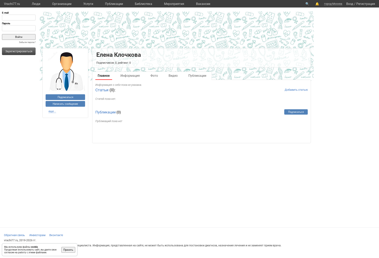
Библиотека (143, 4)
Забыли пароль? (27, 42)
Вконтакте (56, 235)
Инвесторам (37, 235)
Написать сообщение (65, 103)
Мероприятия (174, 4)
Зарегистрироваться (18, 51)
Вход (349, 4)
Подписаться (65, 97)
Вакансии (203, 4)
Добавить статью (296, 89)
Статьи (102, 90)
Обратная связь (14, 235)
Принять (68, 249)
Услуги (88, 4)
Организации (61, 4)
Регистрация (365, 4)
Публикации (114, 4)
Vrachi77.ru (12, 4)
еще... (52, 111)
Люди (36, 4)
